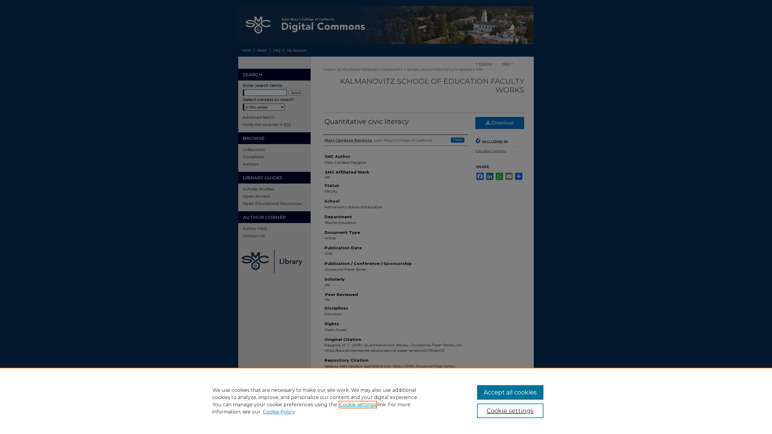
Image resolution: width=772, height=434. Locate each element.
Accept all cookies (510, 392)
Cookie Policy (279, 412)
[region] (386, 401)
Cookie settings (358, 404)
